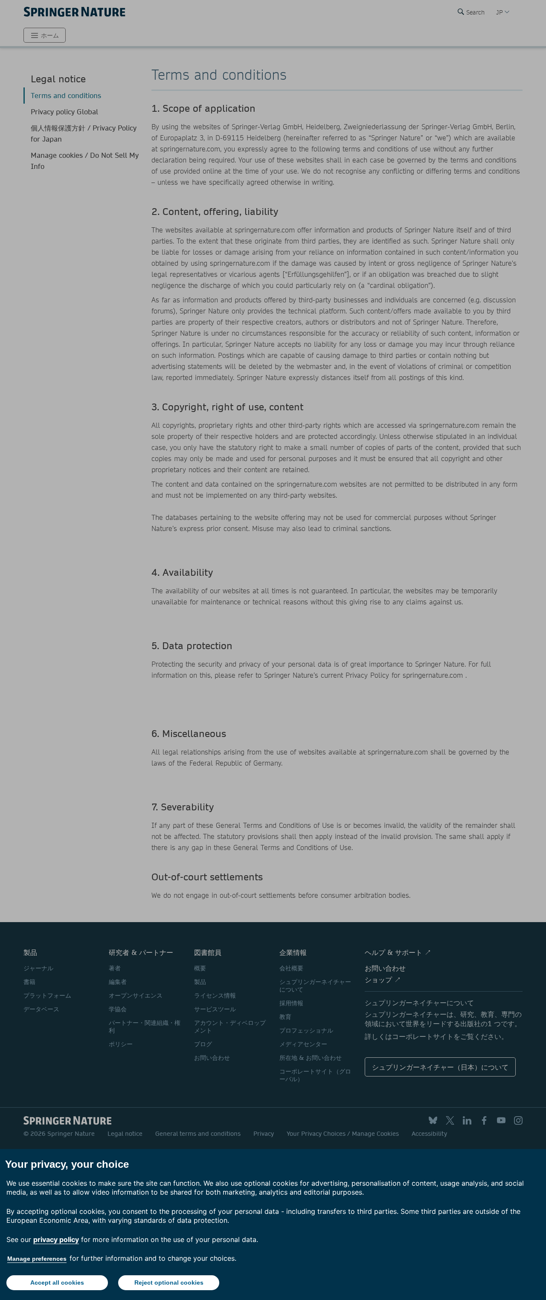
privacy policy (56, 1239)
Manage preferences (37, 1258)
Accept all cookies (57, 1282)
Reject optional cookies (168, 1282)
